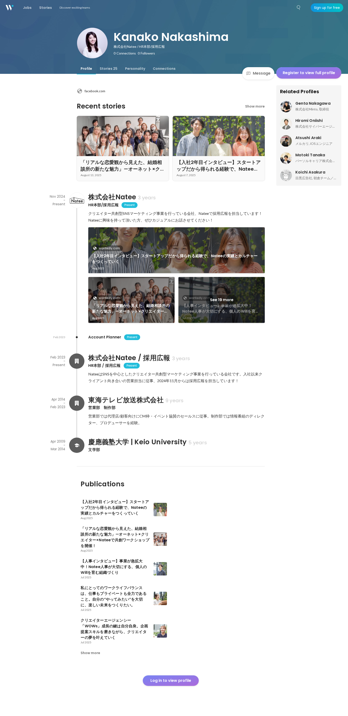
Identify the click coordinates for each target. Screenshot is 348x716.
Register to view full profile (309, 73)
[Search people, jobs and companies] (299, 7)
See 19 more (221, 300)
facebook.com (94, 91)
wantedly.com (109, 248)
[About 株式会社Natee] (76, 200)
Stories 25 (108, 68)
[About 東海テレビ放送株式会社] (76, 403)
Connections (164, 68)
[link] (176, 250)
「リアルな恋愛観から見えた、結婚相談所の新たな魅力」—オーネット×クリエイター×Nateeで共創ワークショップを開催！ (131, 308)
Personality (135, 68)
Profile (86, 68)
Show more (255, 106)
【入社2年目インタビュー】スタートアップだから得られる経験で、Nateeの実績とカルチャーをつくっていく (175, 258)
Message (262, 73)
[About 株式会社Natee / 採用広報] (76, 361)
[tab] (86, 68)
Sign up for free (327, 7)
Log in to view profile (170, 680)
